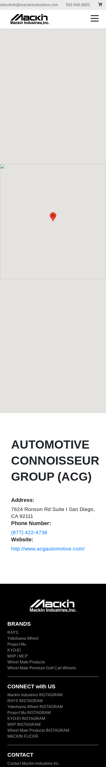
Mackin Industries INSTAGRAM (34, 695)
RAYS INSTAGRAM (25, 701)
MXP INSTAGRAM (23, 724)
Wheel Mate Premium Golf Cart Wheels (41, 668)
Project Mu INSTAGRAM (29, 713)
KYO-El (14, 650)
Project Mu (16, 644)
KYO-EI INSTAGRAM (26, 718)
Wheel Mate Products (26, 662)
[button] (53, 216)
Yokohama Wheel (22, 638)
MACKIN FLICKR (22, 736)
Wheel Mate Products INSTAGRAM (38, 730)
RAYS (12, 632)
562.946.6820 (78, 5)
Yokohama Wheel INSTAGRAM (35, 707)
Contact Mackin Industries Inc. (33, 763)
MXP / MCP (17, 656)
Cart (100, 5)
